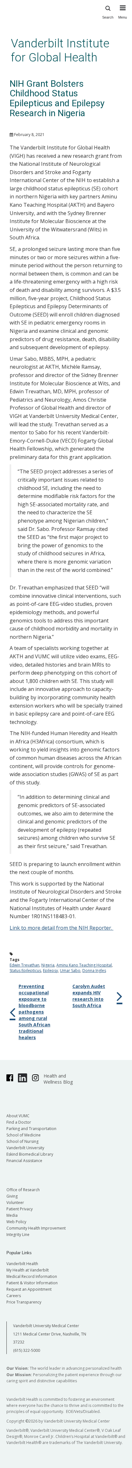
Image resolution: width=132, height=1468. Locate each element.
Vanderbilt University (25, 1148)
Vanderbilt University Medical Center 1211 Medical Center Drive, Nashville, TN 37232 (49, 1334)
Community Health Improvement (36, 1228)
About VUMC (17, 1116)
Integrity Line (17, 1234)
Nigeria (47, 965)
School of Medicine (23, 1135)
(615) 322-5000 (26, 1350)
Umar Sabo (70, 970)
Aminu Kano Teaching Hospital (84, 965)
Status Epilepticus (25, 970)
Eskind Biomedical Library (29, 1154)
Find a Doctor (18, 1122)
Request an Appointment (29, 1289)
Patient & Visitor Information (32, 1283)
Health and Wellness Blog (58, 1079)
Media (12, 1215)
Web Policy (16, 1221)
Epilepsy (50, 970)
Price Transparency (23, 1302)
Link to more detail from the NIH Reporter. (61, 927)
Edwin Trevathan (24, 965)
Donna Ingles (94, 970)
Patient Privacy (19, 1209)
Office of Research (23, 1189)
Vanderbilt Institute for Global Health (60, 50)
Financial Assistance (24, 1160)
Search (107, 17)
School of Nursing (22, 1141)
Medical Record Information (31, 1276)
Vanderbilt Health (22, 1263)
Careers (13, 1295)
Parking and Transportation (31, 1128)
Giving (12, 1196)
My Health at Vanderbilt (27, 1270)
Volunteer (15, 1202)
